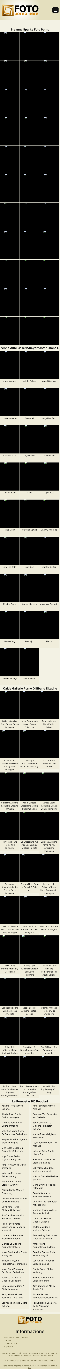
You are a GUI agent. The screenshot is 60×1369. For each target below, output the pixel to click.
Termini (7, 1340)
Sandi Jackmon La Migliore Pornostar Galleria (42, 1125)
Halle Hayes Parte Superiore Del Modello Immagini (13, 1227)
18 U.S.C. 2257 (11, 1343)
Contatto (8, 1346)
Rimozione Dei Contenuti (16, 1337)
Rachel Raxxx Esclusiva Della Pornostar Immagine (45, 1306)
